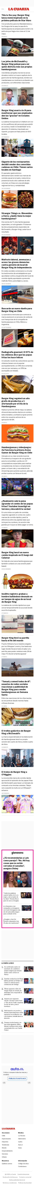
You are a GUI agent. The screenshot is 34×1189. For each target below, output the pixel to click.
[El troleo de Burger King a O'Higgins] (17, 804)
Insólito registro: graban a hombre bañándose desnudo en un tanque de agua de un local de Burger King (17, 598)
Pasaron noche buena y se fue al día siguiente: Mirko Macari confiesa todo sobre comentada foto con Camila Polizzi (13, 1026)
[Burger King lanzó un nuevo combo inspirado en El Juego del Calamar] (17, 580)
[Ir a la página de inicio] (18, 9)
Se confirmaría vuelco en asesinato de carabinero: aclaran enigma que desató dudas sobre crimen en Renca (13, 970)
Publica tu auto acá (17, 1078)
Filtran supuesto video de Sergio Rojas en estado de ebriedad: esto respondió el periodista (13, 991)
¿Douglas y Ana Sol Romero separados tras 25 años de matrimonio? (11, 921)
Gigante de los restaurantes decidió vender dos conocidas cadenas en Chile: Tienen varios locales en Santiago (17, 166)
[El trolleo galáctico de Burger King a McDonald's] (17, 758)
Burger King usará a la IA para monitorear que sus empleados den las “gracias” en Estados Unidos (17, 114)
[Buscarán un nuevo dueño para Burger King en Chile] (17, 338)
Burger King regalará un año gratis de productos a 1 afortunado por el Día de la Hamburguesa (16, 402)
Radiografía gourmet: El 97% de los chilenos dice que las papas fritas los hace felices (17, 355)
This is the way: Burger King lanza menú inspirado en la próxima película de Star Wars (16, 18)
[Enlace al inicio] (17, 853)
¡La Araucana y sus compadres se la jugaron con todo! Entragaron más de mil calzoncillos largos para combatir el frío (11, 910)
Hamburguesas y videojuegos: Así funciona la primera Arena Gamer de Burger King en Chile (17, 450)
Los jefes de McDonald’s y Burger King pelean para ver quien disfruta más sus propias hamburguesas (17, 65)
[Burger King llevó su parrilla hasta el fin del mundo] (17, 667)
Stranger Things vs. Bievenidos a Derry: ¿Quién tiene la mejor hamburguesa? (17, 216)
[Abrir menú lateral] (3, 9)
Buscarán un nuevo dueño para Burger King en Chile (17, 310)
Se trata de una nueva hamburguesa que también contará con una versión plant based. (17, 563)
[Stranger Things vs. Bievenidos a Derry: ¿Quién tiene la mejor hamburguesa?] (17, 246)
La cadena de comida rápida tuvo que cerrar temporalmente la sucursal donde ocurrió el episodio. (17, 607)
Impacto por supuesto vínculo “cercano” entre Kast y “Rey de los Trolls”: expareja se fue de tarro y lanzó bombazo (13, 1002)
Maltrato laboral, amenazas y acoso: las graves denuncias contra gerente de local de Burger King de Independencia (17, 263)
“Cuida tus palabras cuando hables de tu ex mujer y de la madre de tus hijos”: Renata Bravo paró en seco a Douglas (11, 897)
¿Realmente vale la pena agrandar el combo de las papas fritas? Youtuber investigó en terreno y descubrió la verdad (17, 505)
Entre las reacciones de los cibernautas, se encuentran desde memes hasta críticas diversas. (17, 700)
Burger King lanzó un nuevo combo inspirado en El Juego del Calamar (17, 555)
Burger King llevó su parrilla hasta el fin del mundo (15, 639)
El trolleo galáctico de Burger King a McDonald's (16, 732)
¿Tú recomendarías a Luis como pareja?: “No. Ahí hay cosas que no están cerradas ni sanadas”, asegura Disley (16, 863)
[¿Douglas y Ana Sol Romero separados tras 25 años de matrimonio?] (27, 921)
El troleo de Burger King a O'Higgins (14, 773)
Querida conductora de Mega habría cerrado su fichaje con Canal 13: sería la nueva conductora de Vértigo (13, 981)
